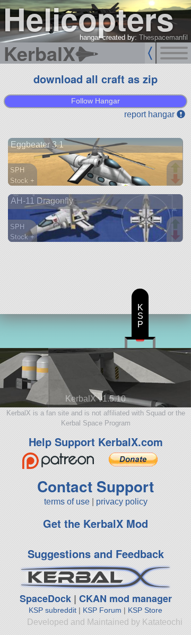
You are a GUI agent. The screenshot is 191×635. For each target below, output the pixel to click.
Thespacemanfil (163, 37)
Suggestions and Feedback (96, 553)
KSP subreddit (52, 610)
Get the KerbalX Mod (95, 523)
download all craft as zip (95, 78)
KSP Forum (102, 610)
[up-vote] (176, 168)
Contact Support (95, 486)
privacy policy (121, 501)
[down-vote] (176, 179)
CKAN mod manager (125, 598)
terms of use (67, 501)
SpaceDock (45, 598)
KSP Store (145, 610)
